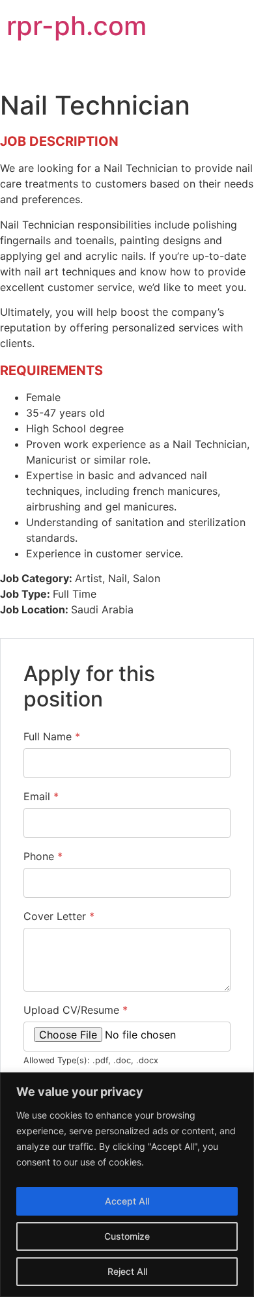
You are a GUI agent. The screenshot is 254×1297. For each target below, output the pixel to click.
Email (41, 796)
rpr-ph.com (77, 26)
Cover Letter (58, 916)
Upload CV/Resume (75, 1010)
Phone (43, 856)
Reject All (127, 1271)
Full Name (51, 736)
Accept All (127, 1200)
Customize (127, 1236)
